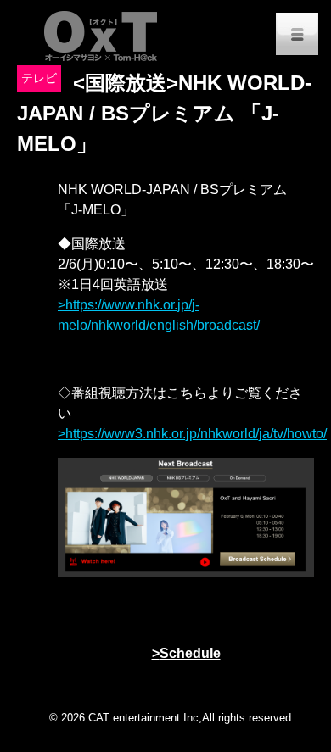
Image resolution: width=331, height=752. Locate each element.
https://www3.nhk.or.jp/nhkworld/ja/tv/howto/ (196, 433)
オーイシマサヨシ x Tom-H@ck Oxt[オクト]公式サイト (102, 34)
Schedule (190, 653)
